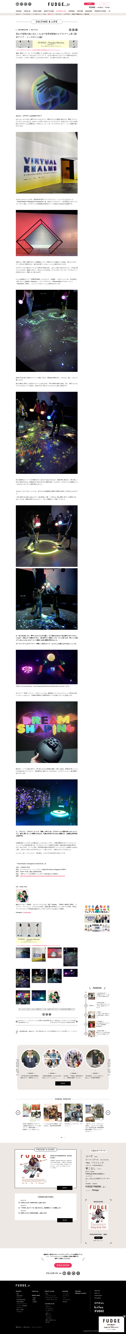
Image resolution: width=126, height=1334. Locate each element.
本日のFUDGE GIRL (104, 1160)
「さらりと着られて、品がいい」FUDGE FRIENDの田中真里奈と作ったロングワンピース (38, 50)
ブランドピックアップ (22, 1304)
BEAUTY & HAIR (49, 11)
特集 (18, 1294)
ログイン (105, 4)
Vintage (95, 1190)
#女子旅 (64, 1009)
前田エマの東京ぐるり (77, 14)
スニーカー (88, 1190)
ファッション (66, 1294)
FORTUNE (80, 11)
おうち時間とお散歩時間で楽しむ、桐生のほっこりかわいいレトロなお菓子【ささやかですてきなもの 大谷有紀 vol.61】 (55, 1021)
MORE (65, 1188)
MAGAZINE (88, 11)
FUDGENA (72, 11)
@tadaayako (27, 912)
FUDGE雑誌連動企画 (98, 1165)
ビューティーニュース (51, 1296)
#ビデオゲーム (56, 1009)
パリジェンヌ (97, 1162)
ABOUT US (18, 1327)
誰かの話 (87, 14)
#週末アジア (70, 1009)
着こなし (91, 1168)
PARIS (34, 1300)
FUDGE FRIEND (93, 1186)
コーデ (89, 1156)
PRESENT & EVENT (100, 11)
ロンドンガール (92, 1159)
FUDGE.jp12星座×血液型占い (95, 1174)
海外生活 (65, 1302)
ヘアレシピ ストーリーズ (51, 1298)
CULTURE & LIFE (61, 11)
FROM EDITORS (98, 1295)
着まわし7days (20, 1309)
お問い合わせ (26, 1327)
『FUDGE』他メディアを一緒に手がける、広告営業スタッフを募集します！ (41, 1208)
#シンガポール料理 (34, 1009)
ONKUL (96, 1156)
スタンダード (20, 1307)
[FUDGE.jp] (59, 4)
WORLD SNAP (37, 11)
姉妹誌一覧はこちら (98, 1240)
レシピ (64, 1298)
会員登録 (89, 4)
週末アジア (50, 14)
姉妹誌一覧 (97, 1293)
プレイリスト (58, 14)
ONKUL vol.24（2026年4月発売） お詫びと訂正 (34, 1213)
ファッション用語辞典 (22, 1305)
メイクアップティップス (51, 1299)
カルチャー (18, 14)
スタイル (88, 1165)
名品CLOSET (20, 1296)
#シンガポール (23, 1009)
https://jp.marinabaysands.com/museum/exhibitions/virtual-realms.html (42, 876)
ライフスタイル (26, 14)
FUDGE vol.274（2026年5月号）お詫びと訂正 (33, 1203)
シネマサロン (67, 14)
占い (104, 1187)
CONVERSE (94, 1183)
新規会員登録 (63, 1265)
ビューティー (66, 1296)
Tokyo (88, 1163)
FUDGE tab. (27, 11)
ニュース (19, 1298)
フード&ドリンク (37, 14)
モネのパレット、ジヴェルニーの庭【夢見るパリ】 (26, 1021)
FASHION (18, 11)
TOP (17, 1031)
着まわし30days (90, 1171)
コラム (44, 14)
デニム (99, 1169)
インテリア (89, 1176)
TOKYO (34, 1298)
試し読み (98, 1238)
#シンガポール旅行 (45, 1009)
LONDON (35, 1302)
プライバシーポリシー (37, 1327)
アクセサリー (20, 1311)
